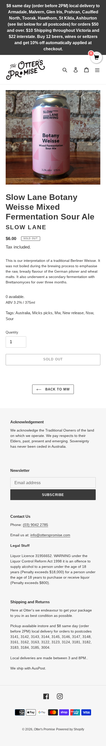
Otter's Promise (44, 729)
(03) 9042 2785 (35, 525)
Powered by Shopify (70, 729)
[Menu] (97, 69)
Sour (10, 319)
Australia (22, 313)
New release (73, 313)
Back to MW (57, 389)
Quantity (12, 332)
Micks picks (42, 313)
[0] (96, 58)
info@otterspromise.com (50, 535)
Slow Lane (26, 227)
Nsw (89, 313)
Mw (57, 313)
